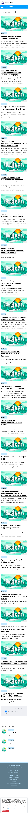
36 (15, 711)
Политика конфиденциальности (14, 767)
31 (18, 708)
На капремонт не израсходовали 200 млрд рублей (11, 422)
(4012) (9, 7)
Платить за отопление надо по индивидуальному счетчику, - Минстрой (14, 629)
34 (9, 711)
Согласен (5, 810)
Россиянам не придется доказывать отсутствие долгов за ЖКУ (14, 596)
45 (6, 714)
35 (12, 711)
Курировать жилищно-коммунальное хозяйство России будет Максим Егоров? (14, 493)
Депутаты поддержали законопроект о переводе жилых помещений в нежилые (14, 180)
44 (21, 711)
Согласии (16, 808)
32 (21, 708)
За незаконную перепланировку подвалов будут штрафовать (12, 250)
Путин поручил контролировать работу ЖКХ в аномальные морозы (14, 143)
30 (15, 708)
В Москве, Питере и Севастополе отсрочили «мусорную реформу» (11, 72)
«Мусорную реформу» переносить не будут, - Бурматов (10, 354)
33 (6, 711)
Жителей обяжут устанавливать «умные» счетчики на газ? (11, 283)
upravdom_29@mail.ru (14, 772)
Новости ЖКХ (9, 726)
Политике (10, 808)
